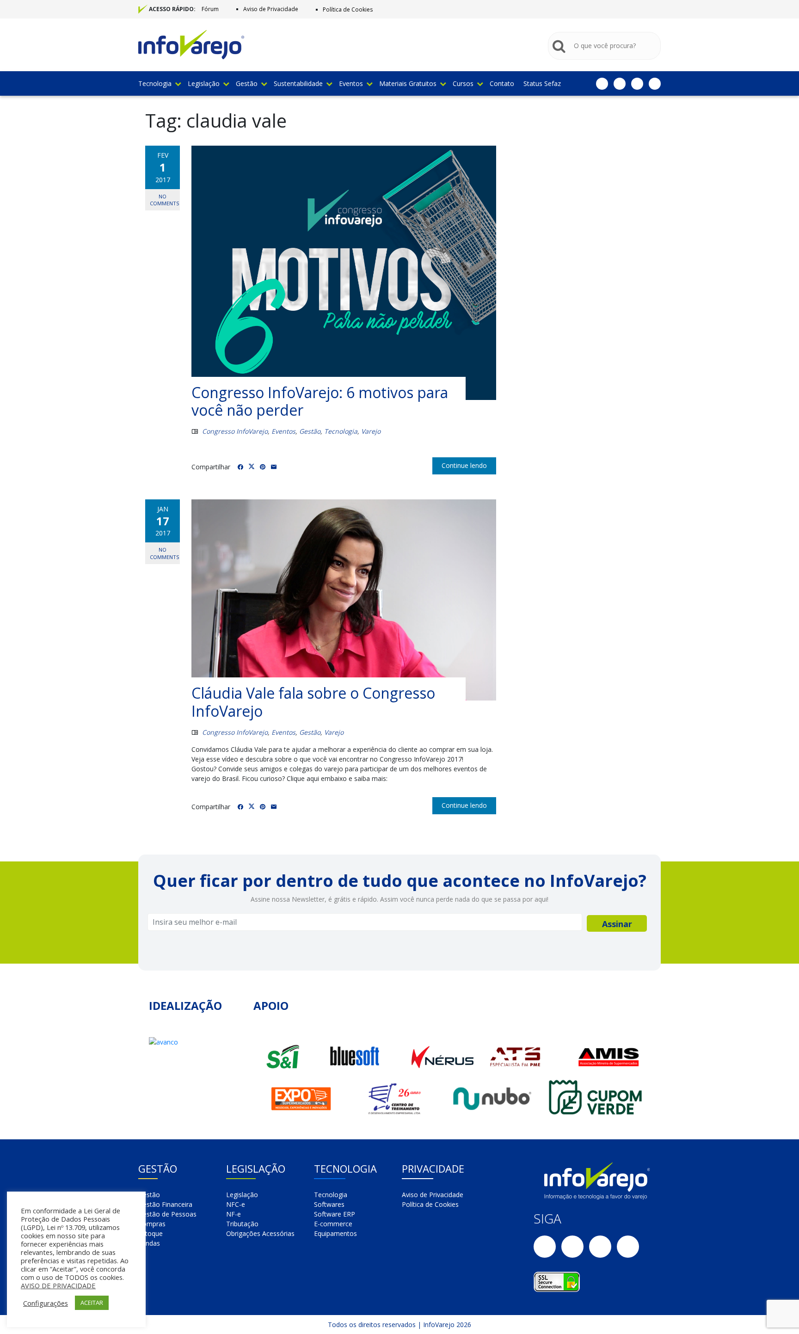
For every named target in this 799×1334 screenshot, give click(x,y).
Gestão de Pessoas (167, 1214)
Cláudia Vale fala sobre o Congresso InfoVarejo (313, 701)
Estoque (150, 1233)
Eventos (351, 83)
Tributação (242, 1223)
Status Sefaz (542, 83)
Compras (152, 1223)
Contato (502, 83)
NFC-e (235, 1204)
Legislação (204, 83)
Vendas (149, 1243)
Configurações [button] (45, 1303)
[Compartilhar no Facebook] (240, 467)
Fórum (210, 9)
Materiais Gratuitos (407, 83)
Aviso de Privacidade (270, 9)
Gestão (247, 83)
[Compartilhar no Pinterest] (262, 467)
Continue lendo (464, 465)
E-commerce (333, 1223)
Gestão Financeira (165, 1204)
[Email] (273, 467)
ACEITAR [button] (91, 1302)
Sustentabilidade (298, 83)
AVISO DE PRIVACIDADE (58, 1285)
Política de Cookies (348, 9)
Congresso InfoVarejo (235, 431)
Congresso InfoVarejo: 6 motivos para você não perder (319, 401)
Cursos (463, 83)
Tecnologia (155, 83)
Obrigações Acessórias (260, 1233)
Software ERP (334, 1214)
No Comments (164, 200)
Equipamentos (335, 1233)
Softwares (329, 1204)
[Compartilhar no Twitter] (251, 466)
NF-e (233, 1214)
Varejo (371, 431)
